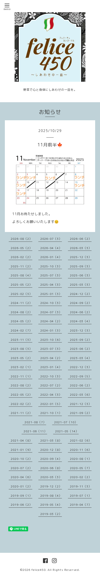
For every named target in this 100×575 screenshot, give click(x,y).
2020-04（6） (21, 477)
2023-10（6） (51, 340)
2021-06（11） (35, 431)
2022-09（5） (81, 376)
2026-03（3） (81, 248)
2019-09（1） (21, 496)
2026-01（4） (51, 257)
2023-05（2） (21, 358)
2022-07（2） (51, 385)
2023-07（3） (51, 349)
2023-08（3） (21, 349)
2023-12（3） (81, 330)
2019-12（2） (51, 486)
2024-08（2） (21, 312)
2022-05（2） (21, 395)
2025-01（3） (51, 294)
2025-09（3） (81, 266)
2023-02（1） (21, 367)
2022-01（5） (51, 404)
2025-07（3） (51, 275)
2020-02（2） (81, 477)
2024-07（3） (51, 312)
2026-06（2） (81, 239)
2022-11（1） (21, 376)
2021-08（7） (35, 422)
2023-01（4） (51, 367)
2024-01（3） (51, 330)
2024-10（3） (51, 303)
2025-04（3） (51, 284)
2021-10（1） (51, 413)
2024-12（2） (81, 294)
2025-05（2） (21, 284)
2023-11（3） (21, 340)
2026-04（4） (51, 248)
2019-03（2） (51, 514)
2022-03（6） (81, 395)
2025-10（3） (51, 266)
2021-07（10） (66, 422)
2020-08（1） (81, 459)
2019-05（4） (51, 505)
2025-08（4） (21, 275)
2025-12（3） (81, 257)
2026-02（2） (21, 257)
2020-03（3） (51, 477)
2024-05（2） (21, 321)
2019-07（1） (81, 496)
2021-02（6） (81, 440)
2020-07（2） (21, 468)
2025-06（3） (81, 275)
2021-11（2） (21, 413)
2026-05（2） (21, 248)
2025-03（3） (81, 284)
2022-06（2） (81, 385)
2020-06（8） (51, 468)
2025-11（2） (21, 266)
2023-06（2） (81, 349)
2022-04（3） (51, 395)
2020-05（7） (81, 468)
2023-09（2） (81, 340)
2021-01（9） (21, 450)
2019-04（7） (81, 505)
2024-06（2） (81, 312)
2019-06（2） (21, 505)
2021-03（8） (51, 440)
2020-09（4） (51, 459)
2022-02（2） (21, 404)
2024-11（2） (21, 303)
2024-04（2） (51, 321)
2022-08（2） (21, 385)
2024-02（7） (21, 330)
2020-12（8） (51, 450)
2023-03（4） (81, 358)
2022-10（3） (51, 376)
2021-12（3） (81, 404)
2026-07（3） (51, 239)
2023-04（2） (51, 358)
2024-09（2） (81, 303)
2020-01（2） (21, 486)
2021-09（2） (81, 413)
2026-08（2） (21, 239)
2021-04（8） (21, 440)
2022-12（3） (81, 367)
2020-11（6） (81, 450)
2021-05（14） (67, 431)
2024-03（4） (81, 321)
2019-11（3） (81, 486)
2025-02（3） (21, 294)
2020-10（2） (21, 459)
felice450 (38, 570)
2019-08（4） (51, 496)
